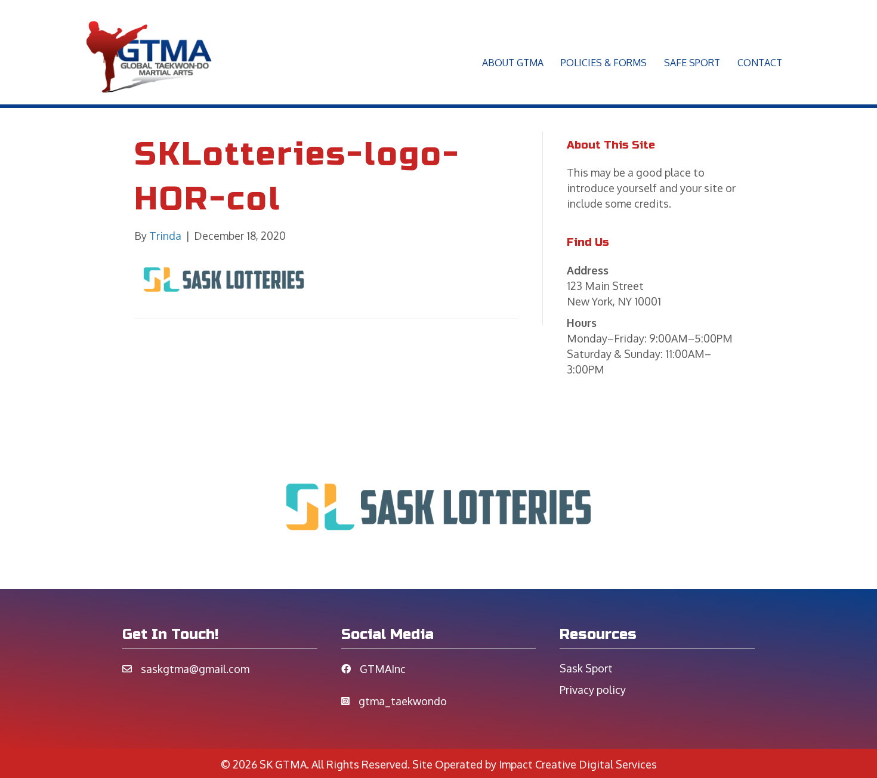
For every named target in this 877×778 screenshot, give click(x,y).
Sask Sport (586, 668)
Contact (759, 63)
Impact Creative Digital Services (578, 764)
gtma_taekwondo (403, 701)
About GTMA (513, 63)
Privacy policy (593, 689)
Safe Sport (692, 63)
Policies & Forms (604, 63)
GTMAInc (383, 668)
